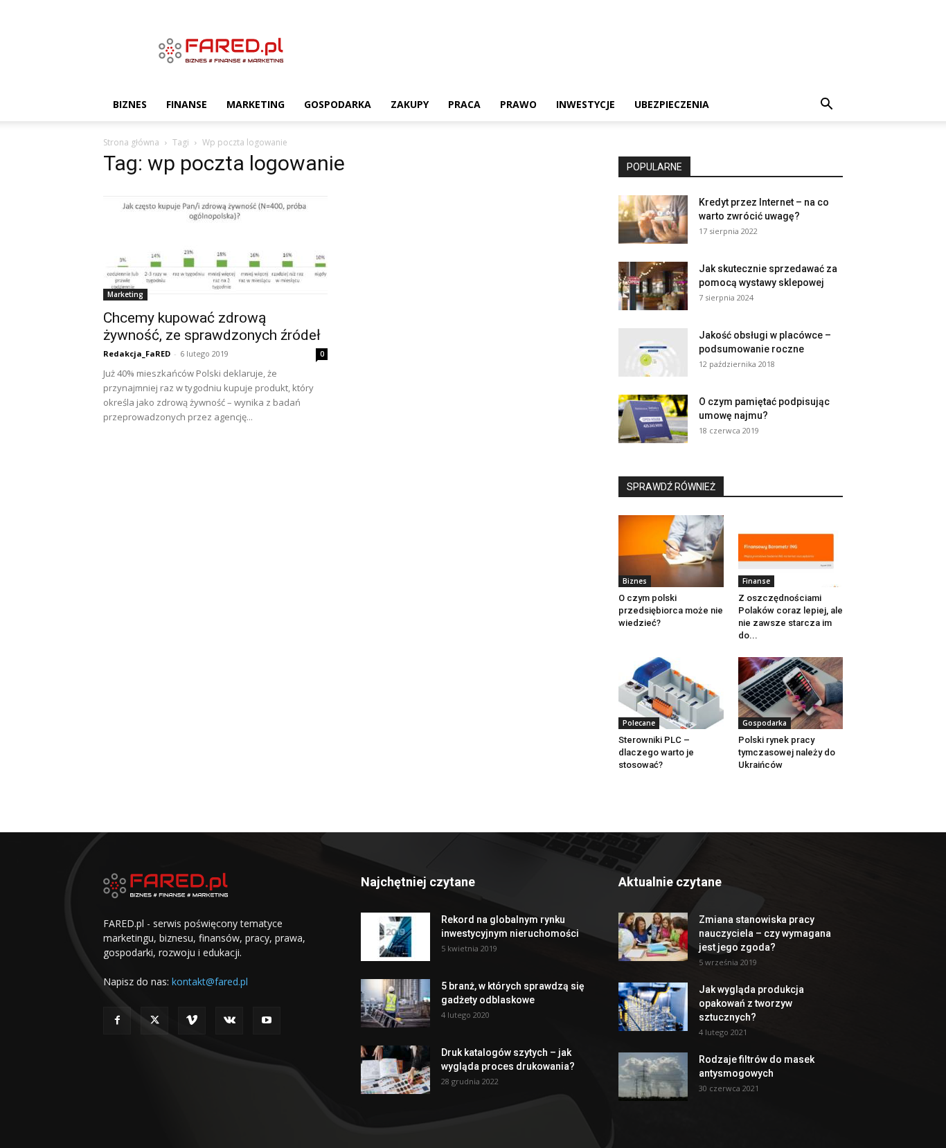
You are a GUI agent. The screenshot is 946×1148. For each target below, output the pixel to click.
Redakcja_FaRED (136, 353)
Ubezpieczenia (671, 104)
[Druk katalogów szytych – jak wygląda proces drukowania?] (395, 1070)
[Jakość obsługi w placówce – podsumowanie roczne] (653, 352)
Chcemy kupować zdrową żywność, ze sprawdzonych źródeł (212, 326)
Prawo (518, 104)
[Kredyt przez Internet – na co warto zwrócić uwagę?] (653, 219)
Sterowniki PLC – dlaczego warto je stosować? (656, 752)
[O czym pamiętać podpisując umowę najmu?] (653, 419)
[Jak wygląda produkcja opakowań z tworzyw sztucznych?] (653, 1007)
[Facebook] (117, 1020)
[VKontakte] (229, 1020)
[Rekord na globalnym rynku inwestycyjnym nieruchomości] (395, 937)
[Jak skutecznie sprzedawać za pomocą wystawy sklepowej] (653, 286)
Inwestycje (585, 104)
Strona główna (131, 142)
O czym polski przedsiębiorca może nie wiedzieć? (670, 610)
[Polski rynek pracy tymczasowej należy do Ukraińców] (791, 693)
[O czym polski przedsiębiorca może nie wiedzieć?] (671, 551)
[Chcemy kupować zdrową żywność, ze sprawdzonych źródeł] (215, 245)
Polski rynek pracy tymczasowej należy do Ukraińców (786, 752)
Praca (464, 104)
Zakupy (410, 104)
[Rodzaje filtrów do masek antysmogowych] (653, 1076)
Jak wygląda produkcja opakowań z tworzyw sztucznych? (751, 1003)
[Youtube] (266, 1020)
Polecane (639, 723)
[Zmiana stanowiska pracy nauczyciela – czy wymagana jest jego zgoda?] (653, 937)
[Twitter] (154, 1020)
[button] (826, 105)
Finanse (186, 104)
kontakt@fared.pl (210, 981)
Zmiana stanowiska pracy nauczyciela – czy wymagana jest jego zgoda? (765, 933)
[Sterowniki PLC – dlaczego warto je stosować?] (671, 693)
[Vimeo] (192, 1020)
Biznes (130, 104)
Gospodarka (337, 104)
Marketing (255, 104)
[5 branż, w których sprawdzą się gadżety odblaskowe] (395, 1003)
